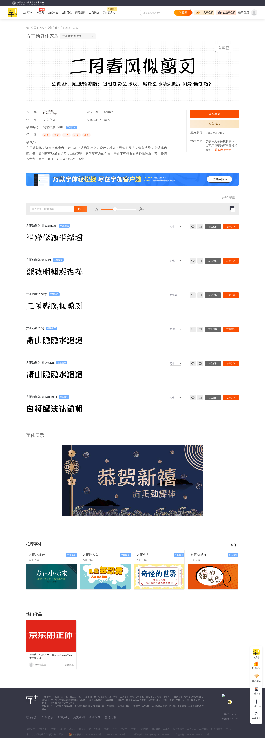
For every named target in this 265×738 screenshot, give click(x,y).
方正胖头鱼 (91, 555)
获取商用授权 (223, 149)
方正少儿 (142, 555)
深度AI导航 (216, 729)
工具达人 (191, 729)
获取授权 (214, 123)
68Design (156, 729)
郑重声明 (63, 717)
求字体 (72, 729)
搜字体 (229, 729)
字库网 (106, 729)
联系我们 (32, 717)
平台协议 (47, 717)
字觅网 (133, 729)
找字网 (82, 729)
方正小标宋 (37, 555)
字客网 (53, 729)
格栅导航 (144, 729)
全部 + (235, 545)
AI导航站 (203, 729)
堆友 (115, 729)
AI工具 (166, 729)
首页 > (43, 27)
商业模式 (94, 717)
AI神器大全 (178, 729)
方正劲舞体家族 (69, 27)
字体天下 (42, 729)
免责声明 (79, 717)
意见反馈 (110, 717)
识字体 (63, 729)
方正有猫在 (198, 555)
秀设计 (123, 729)
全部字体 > (53, 27)
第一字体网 (94, 729)
